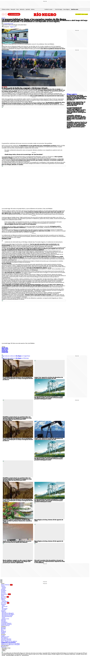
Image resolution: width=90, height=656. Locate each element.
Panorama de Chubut (7, 615)
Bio (2, 607)
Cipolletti (28, 9)
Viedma (32, 9)
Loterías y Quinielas (6, 639)
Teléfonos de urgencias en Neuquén (10, 644)
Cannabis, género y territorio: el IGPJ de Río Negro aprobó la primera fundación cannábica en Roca (76, 118)
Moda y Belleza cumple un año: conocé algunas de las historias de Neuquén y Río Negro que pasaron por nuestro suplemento (17, 561)
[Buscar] (6, 14)
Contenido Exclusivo (6, 623)
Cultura (3, 599)
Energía (3, 589)
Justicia (3, 588)
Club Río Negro (58, 9)
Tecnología (4, 608)
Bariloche (22, 9)
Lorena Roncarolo (8, 23)
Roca (17, 9)
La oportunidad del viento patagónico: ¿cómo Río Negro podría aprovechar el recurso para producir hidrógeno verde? (76, 110)
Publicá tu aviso (5, 636)
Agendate (5, 597)
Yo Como (4, 609)
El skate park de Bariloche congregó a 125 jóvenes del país (25, 88)
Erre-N (3, 600)
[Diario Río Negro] (45, 14)
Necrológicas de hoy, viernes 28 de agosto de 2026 (48, 520)
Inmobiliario (4, 622)
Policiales (3, 620)
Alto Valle (3, 628)
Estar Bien (5, 603)
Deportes (3, 598)
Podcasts (3, 621)
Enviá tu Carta (5, 618)
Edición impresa (5, 625)
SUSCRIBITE (81, 14)
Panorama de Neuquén (8, 613)
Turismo (3, 591)
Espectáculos (5, 601)
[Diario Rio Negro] (2, 652)
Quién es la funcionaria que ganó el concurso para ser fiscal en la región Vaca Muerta (17, 541)
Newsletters (5, 594)
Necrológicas (66, 9)
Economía (3, 590)
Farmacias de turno (6, 640)
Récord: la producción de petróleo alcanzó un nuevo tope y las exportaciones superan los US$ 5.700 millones (49, 561)
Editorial (4, 612)
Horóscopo (4, 606)
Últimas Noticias (6, 584)
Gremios (4, 587)
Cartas (3, 617)
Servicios (3, 592)
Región (3, 18)
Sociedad (3, 604)
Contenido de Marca (6, 624)
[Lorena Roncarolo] (2, 22)
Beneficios (3, 646)
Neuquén (13, 9)
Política (3, 586)
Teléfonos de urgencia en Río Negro (10, 643)
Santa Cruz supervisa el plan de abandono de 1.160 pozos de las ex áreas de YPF (76, 103)
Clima (3, 605)
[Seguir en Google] (2, 45)
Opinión (3, 611)
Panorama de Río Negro (8, 614)
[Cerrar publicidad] (1, 580)
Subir (3, 650)
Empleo (3, 635)
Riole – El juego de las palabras (9, 641)
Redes (2, 595)
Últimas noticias (6, 9)
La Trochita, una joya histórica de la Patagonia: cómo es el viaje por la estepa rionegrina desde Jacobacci (77, 97)
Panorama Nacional (7, 616)
